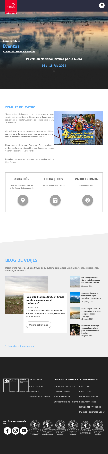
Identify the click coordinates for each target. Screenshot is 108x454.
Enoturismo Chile (87, 401)
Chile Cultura (85, 391)
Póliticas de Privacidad (39, 396)
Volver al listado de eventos (19, 51)
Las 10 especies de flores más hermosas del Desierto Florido (90, 280)
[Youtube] (24, 430)
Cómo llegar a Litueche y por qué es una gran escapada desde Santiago (91, 312)
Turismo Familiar (62, 396)
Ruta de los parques (88, 396)
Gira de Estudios (62, 391)
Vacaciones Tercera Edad (65, 386)
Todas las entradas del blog (21, 345)
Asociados (34, 391)
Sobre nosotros (36, 386)
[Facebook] (7, 430)
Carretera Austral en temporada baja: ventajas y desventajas (91, 295)
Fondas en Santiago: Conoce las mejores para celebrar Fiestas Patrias (90, 329)
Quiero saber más (38, 324)
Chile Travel (84, 386)
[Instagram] (15, 430)
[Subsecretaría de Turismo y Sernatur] (16, 385)
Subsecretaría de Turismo (66, 401)
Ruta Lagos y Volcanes (90, 406)
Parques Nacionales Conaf (91, 411)
